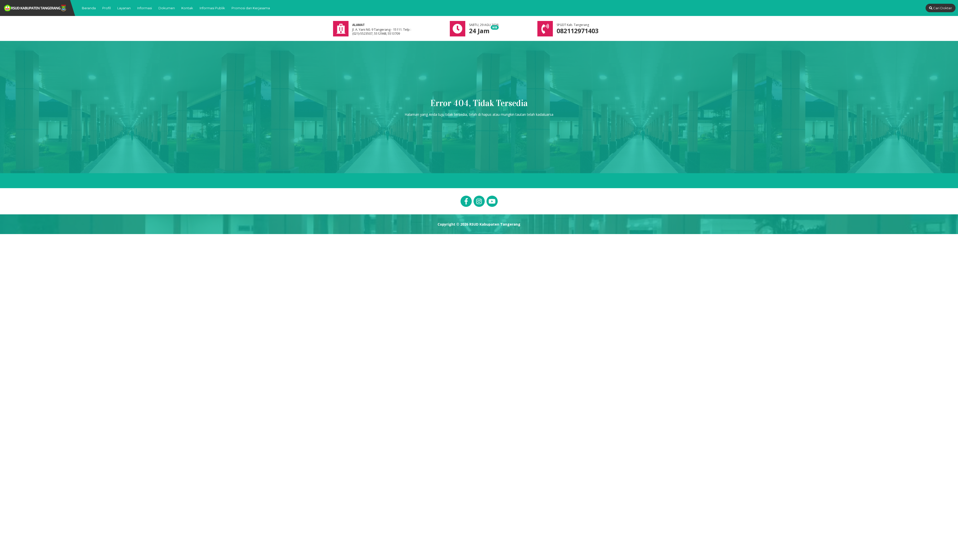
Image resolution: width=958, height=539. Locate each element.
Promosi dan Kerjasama (251, 8)
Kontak (187, 8)
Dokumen (166, 8)
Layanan (124, 8)
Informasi (144, 8)
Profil (106, 8)
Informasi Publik (212, 8)
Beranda (89, 8)
